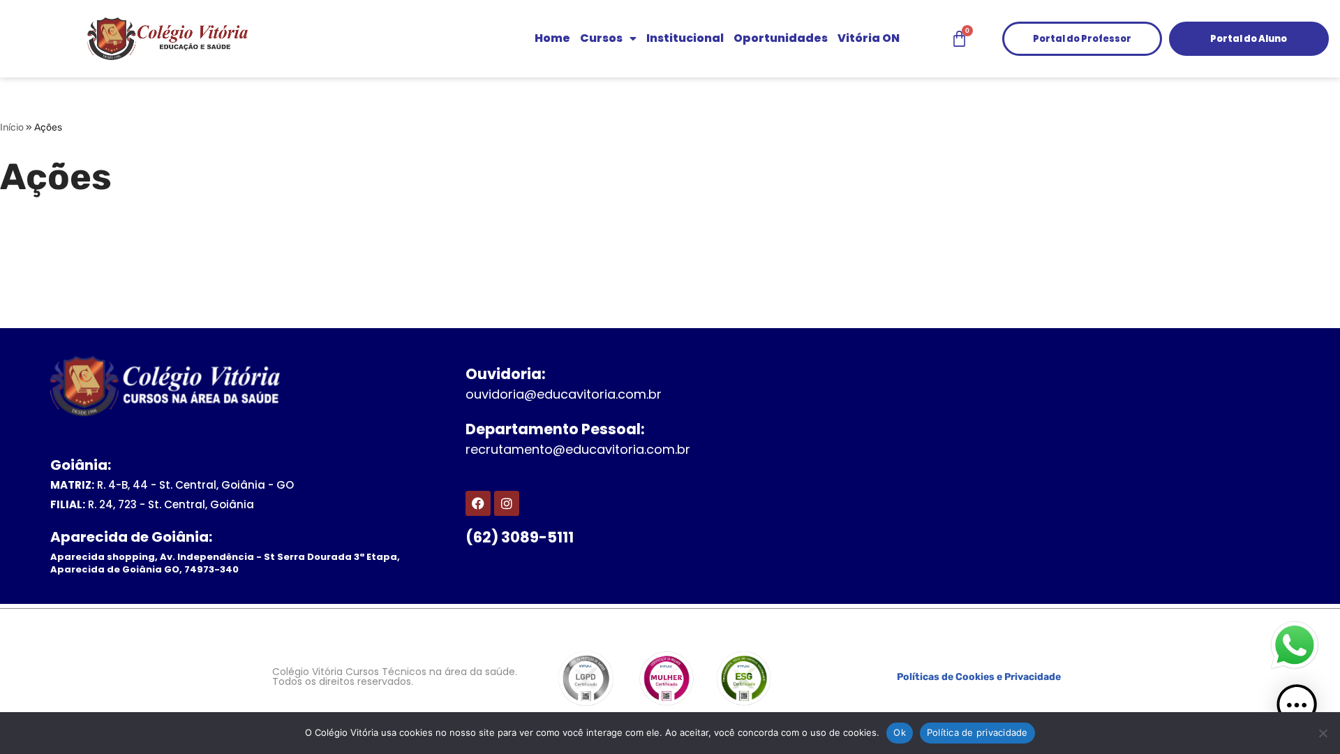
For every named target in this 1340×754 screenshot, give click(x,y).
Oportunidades (781, 38)
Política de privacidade (977, 732)
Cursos (601, 38)
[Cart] (959, 39)
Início (12, 127)
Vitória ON (869, 38)
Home (552, 38)
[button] (1296, 708)
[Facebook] (478, 503)
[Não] (1323, 733)
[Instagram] (506, 503)
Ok (899, 732)
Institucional (685, 38)
